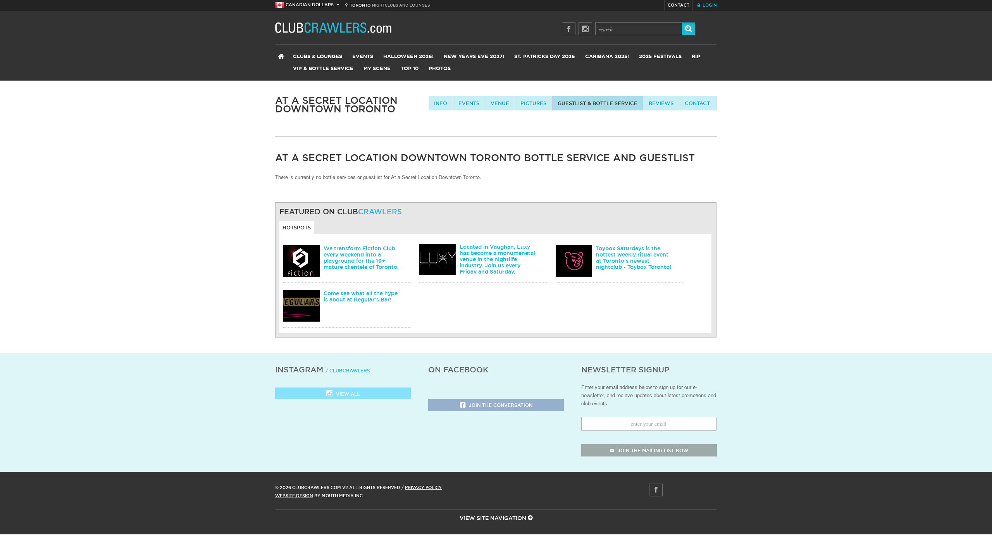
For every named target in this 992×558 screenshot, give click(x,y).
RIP (696, 56)
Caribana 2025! (607, 56)
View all (347, 393)
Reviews (661, 103)
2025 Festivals (660, 56)
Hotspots (296, 227)
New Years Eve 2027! (474, 56)
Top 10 (409, 68)
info (440, 103)
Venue (500, 103)
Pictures (533, 103)
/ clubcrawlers (348, 370)
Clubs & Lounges (317, 56)
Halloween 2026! (408, 56)
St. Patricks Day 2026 (544, 56)
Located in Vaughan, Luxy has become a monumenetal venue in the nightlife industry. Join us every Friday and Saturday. (497, 259)
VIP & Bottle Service (323, 68)
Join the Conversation (499, 405)
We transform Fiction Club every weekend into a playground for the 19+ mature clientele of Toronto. (361, 257)
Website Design (294, 495)
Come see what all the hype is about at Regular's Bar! (361, 296)
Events (362, 56)
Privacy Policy (423, 487)
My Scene (377, 68)
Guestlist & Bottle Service (597, 103)
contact (697, 103)
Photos (440, 68)
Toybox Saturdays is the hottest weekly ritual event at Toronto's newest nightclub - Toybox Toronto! (633, 257)
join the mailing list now (652, 450)
